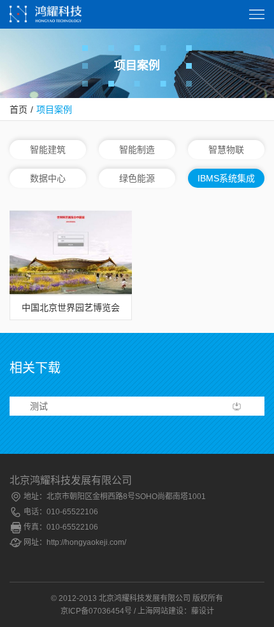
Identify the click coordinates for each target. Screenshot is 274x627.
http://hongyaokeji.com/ (86, 542)
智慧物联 (226, 149)
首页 (18, 109)
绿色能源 (137, 178)
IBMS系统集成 (226, 178)
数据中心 (48, 178)
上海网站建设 (161, 611)
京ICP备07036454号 (96, 611)
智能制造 (137, 149)
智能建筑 (48, 149)
